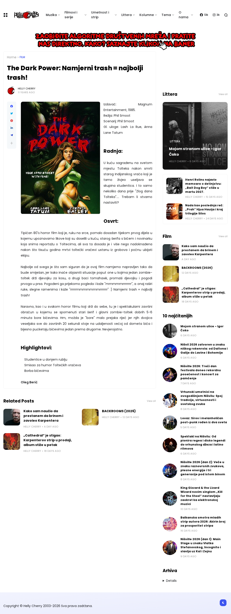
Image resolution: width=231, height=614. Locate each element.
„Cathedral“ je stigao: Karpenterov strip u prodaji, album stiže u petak (47, 440)
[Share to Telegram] (11, 135)
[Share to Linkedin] (11, 128)
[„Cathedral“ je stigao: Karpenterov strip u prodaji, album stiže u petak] (11, 441)
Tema (166, 15)
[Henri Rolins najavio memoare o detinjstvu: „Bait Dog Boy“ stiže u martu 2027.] (174, 186)
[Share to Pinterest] (11, 120)
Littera (126, 15)
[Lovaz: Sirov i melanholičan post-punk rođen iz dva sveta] (170, 423)
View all (151, 401)
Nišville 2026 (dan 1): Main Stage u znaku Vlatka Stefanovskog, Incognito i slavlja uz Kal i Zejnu (200, 545)
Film (22, 57)
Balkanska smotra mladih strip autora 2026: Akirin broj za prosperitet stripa (202, 522)
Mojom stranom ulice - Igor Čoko (195, 151)
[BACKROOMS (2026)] (90, 417)
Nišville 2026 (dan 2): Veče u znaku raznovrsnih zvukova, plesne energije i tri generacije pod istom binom (202, 468)
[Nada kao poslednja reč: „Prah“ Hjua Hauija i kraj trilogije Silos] (174, 211)
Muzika (51, 15)
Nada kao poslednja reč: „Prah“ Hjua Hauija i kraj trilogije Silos (204, 209)
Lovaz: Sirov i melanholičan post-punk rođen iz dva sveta (203, 420)
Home (11, 57)
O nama (183, 14)
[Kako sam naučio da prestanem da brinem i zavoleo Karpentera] (11, 417)
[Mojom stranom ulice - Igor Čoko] (170, 331)
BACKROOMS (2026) (119, 411)
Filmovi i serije (71, 14)
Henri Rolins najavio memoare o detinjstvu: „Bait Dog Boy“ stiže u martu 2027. (203, 186)
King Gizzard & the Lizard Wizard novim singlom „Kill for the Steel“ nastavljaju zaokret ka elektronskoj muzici (201, 496)
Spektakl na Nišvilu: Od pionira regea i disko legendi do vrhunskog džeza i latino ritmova (202, 442)
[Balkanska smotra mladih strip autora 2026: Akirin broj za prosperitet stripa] (170, 524)
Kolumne (146, 15)
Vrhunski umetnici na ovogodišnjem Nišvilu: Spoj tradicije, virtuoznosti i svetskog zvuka (201, 398)
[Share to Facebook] (11, 106)
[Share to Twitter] (11, 113)
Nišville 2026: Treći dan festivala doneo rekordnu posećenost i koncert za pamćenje (200, 372)
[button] (11, 143)
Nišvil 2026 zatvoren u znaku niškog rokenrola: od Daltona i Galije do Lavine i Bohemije (204, 349)
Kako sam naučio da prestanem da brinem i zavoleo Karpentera (43, 416)
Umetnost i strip (100, 14)
